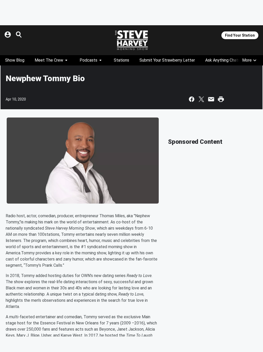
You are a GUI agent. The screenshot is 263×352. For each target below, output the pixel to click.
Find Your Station (240, 35)
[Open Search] (19, 34)
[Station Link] (131, 40)
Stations (121, 60)
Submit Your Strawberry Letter (167, 60)
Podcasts (88, 60)
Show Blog (14, 60)
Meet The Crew (49, 60)
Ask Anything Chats (222, 60)
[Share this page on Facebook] (191, 99)
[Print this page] (220, 99)
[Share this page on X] (201, 99)
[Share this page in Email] (211, 99)
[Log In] (8, 34)
